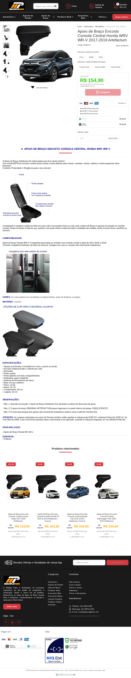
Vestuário (52, 605)
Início (80, 26)
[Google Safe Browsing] (71, 647)
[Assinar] (117, 562)
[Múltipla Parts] (16, 6)
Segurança (73, 590)
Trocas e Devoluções (77, 593)
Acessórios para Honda (115, 26)
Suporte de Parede (55, 585)
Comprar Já (18, 535)
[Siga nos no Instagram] (18, 622)
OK (112, 138)
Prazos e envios (75, 588)
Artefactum (124, 46)
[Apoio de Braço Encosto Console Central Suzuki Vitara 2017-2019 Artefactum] (18, 501)
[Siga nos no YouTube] (12, 622)
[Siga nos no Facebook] (6, 622)
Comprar (105, 92)
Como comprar (75, 585)
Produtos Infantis (55, 602)
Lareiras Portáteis (55, 599)
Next (7, 76)
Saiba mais (12, 606)
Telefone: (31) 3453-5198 (82, 606)
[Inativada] (54, 650)
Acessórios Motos (55, 596)
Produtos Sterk (54, 590)
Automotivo (88, 26)
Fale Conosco (74, 582)
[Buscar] (55, 6)
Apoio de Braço (54, 588)
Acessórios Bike (54, 593)
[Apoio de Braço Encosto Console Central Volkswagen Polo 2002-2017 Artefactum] (106, 501)
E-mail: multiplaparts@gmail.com (85, 612)
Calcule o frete (83, 132)
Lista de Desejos (42, 88)
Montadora (99, 26)
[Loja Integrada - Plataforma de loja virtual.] (66, 674)
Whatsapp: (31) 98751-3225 (83, 609)
